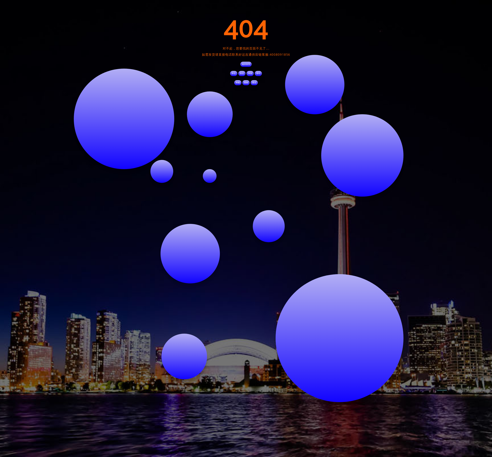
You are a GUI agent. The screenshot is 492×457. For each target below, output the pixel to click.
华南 (238, 83)
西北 (254, 83)
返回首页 (246, 64)
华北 (234, 73)
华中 (258, 73)
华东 (250, 73)
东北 (242, 73)
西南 (246, 83)
